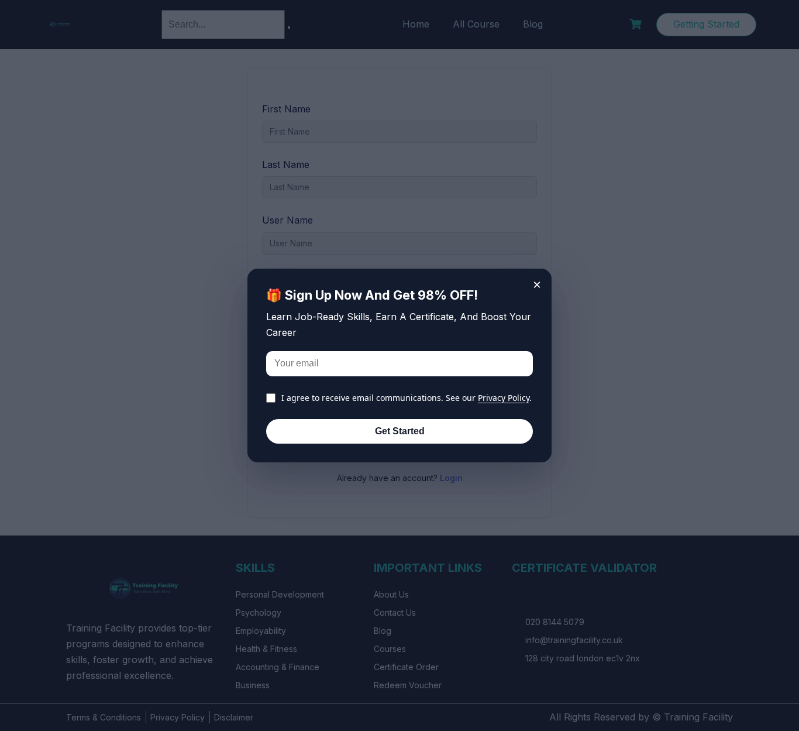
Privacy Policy (503, 397)
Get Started (400, 431)
